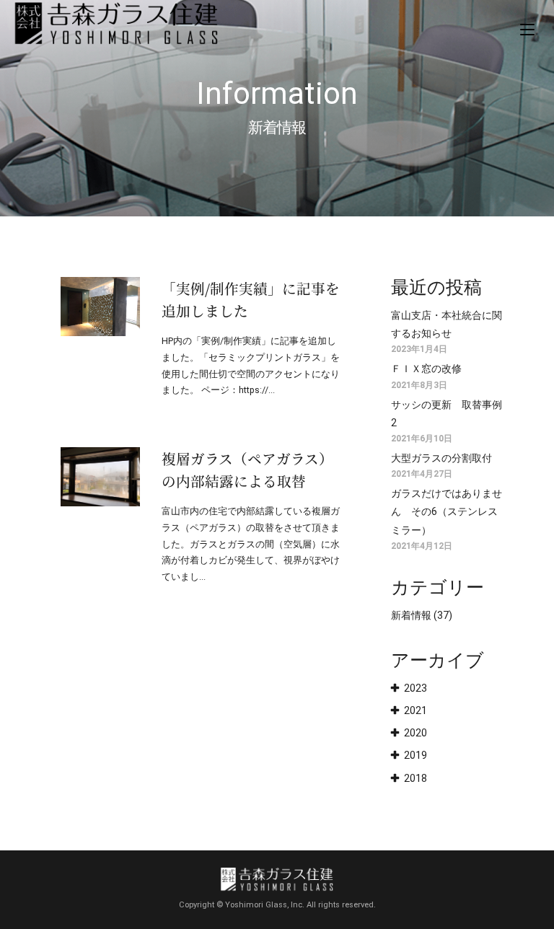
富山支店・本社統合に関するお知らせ (446, 324)
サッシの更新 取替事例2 (446, 413)
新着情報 (411, 615)
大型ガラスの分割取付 (441, 458)
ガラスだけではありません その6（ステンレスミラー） (446, 511)
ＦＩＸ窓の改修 (426, 368)
